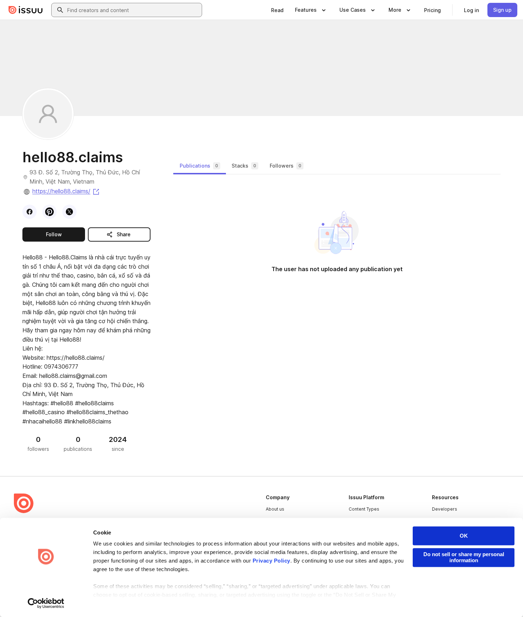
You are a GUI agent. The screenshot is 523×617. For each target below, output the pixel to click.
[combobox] (133, 10)
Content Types (364, 509)
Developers (444, 509)
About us (275, 509)
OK (464, 536)
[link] (277, 10)
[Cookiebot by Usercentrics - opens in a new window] (46, 603)
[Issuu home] (26, 10)
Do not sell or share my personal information (463, 557)
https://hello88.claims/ (66, 191)
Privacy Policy (271, 561)
